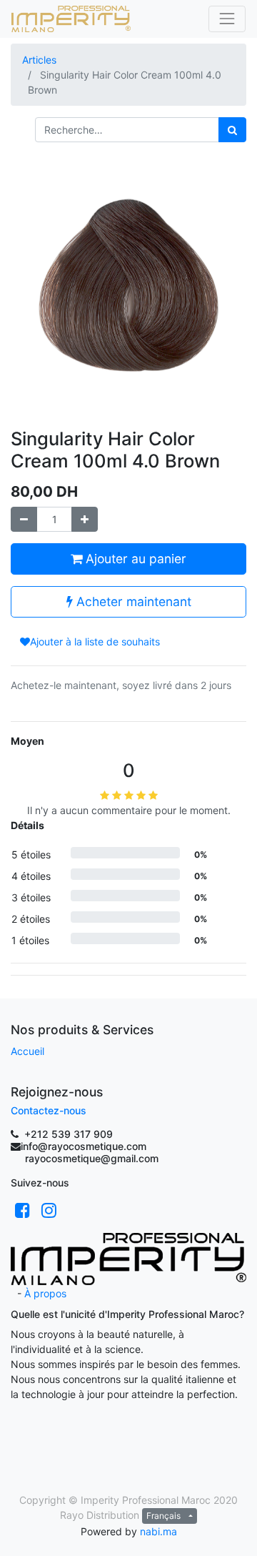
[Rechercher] (232, 129)
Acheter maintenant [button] (132, 601)
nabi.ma (158, 1531)
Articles (39, 60)
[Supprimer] (24, 519)
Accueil (27, 1051)
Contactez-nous (48, 1110)
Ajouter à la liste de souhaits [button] (95, 641)
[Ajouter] (84, 519)
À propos (45, 1293)
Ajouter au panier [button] (134, 558)
